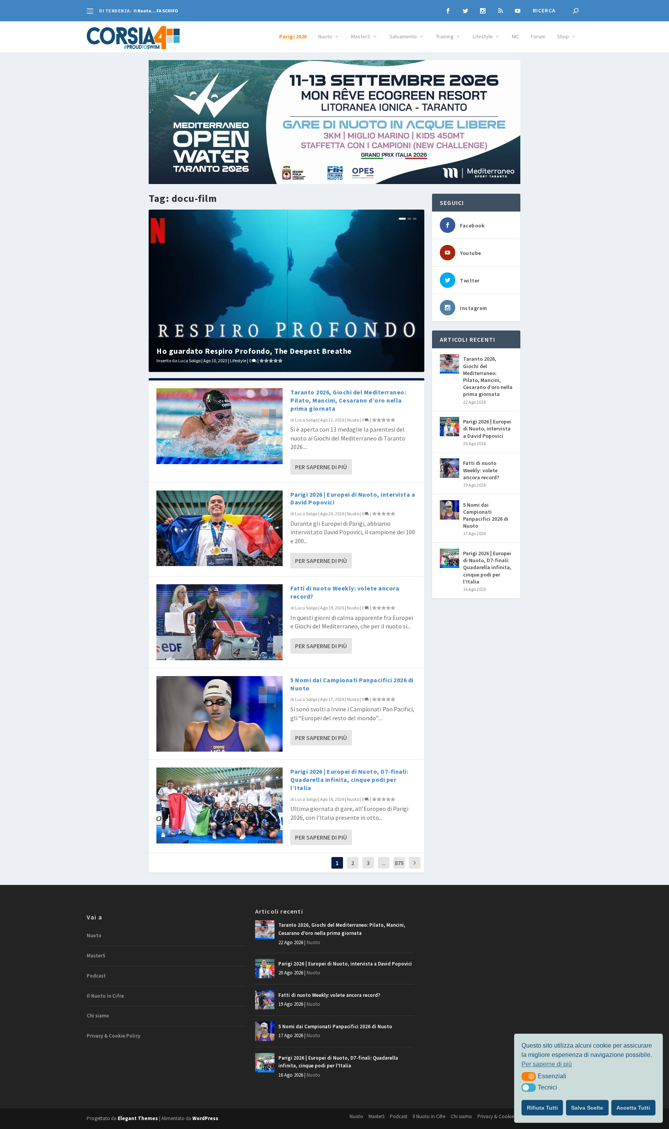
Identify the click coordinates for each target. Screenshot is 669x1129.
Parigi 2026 (293, 36)
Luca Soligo (189, 360)
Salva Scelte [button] (587, 1108)
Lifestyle (483, 36)
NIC (515, 36)
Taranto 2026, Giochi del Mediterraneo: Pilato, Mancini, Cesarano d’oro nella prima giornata (348, 400)
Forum (538, 36)
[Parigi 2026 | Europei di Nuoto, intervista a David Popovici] (219, 528)
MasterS (361, 36)
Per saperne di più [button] (546, 1064)
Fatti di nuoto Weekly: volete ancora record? (481, 470)
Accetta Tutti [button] (633, 1108)
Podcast (96, 975)
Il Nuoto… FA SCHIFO (156, 11)
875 (399, 863)
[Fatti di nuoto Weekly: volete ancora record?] (219, 622)
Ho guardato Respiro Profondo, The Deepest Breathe (254, 351)
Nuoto (325, 36)
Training (445, 36)
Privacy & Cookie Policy (113, 1036)
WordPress (205, 1118)
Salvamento (403, 36)
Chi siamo (98, 1015)
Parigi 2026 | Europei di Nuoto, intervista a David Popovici (487, 428)
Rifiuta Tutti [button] (542, 1108)
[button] (528, 1076)
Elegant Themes (138, 1118)
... (384, 863)
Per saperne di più (321, 467)
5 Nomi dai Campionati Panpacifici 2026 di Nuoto (485, 515)
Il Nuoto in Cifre (105, 996)
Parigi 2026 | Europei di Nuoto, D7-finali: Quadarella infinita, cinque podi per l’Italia (349, 780)
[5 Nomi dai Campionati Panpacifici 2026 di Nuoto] (219, 714)
